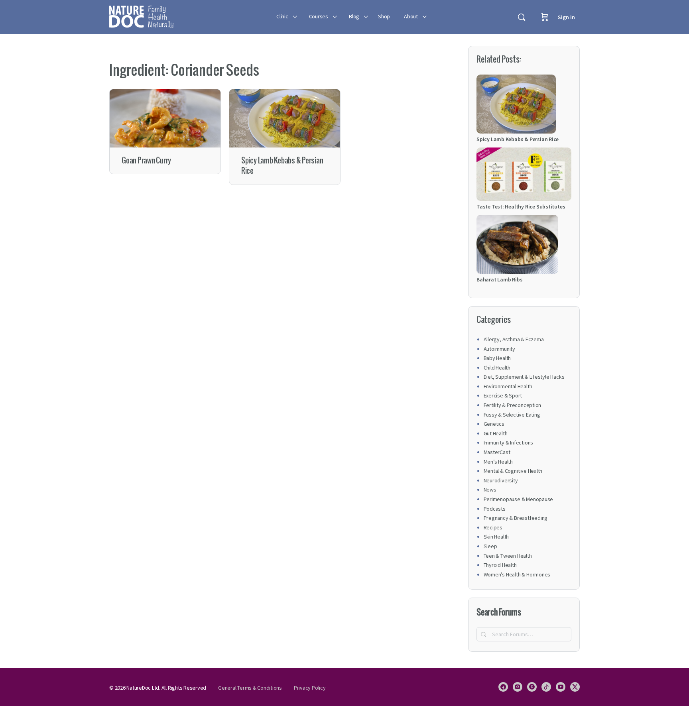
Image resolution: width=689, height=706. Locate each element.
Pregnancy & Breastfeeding (516, 517)
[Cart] (544, 17)
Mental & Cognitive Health (513, 470)
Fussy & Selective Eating (512, 414)
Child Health (497, 367)
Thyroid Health (500, 564)
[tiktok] (546, 687)
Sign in (566, 17)
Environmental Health (508, 386)
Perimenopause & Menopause (518, 499)
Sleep (490, 546)
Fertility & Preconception (512, 405)
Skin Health (496, 536)
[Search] (522, 17)
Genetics (494, 423)
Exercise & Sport (503, 395)
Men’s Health (498, 461)
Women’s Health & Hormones (517, 574)
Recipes (493, 527)
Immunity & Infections (508, 442)
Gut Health (496, 433)
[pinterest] (532, 687)
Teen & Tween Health (508, 555)
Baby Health (497, 358)
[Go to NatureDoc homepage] (141, 16)
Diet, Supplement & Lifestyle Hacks (524, 376)
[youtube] (560, 687)
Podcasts (495, 508)
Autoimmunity (499, 348)
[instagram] (517, 687)
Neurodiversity (501, 480)
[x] (575, 687)
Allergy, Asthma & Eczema (514, 339)
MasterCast (497, 452)
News (490, 489)
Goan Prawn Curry (146, 160)
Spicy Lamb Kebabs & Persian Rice (282, 165)
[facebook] (503, 687)
